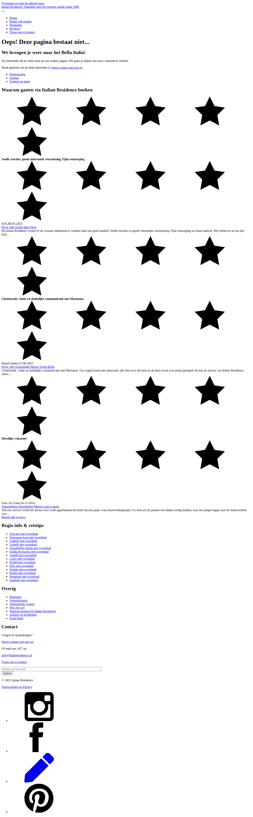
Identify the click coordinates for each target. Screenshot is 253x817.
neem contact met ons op (67, 67)
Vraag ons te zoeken (22, 32)
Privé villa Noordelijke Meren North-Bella (28, 367)
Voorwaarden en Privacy (17, 687)
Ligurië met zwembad (23, 544)
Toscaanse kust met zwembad (27, 537)
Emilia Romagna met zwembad (29, 551)
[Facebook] (39, 751)
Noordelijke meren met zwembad (30, 548)
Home (13, 18)
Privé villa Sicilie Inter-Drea (19, 227)
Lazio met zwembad (22, 558)
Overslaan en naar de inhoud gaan (23, 3)
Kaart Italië (16, 618)
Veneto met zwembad (22, 569)
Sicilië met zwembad (22, 562)
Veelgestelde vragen (21, 604)
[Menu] (3, 11)
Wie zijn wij (17, 607)
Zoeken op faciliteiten (23, 614)
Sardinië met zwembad (23, 580)
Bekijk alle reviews (13, 517)
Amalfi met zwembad (22, 555)
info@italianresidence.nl (17, 655)
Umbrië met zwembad (23, 541)
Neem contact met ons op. (18, 642)
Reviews (14, 28)
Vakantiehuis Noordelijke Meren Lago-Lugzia (30, 506)
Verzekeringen (18, 600)
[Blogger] (39, 781)
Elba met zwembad (21, 566)
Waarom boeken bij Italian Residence (32, 611)
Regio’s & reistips (20, 21)
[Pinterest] (39, 812)
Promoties (15, 25)
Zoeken (14, 78)
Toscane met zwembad (23, 534)
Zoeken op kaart (19, 81)
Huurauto (15, 597)
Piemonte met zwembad (24, 576)
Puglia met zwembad (22, 573)
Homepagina (17, 74)
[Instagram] (39, 720)
